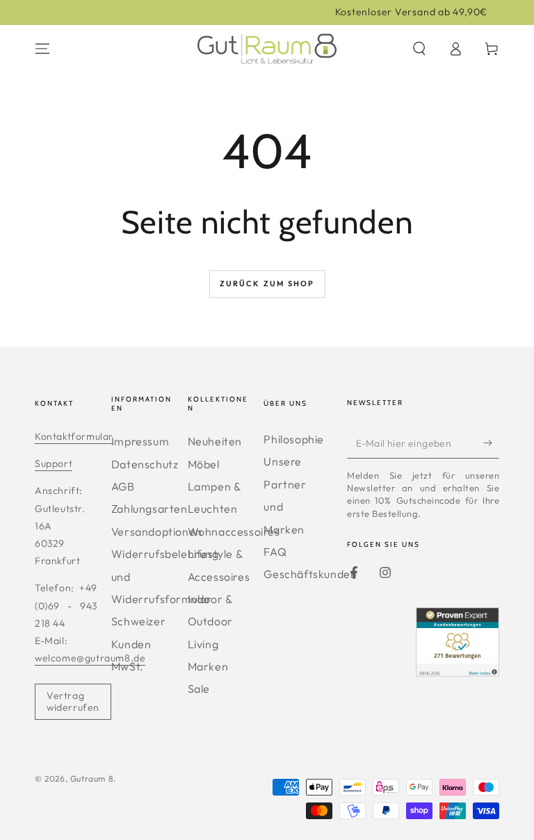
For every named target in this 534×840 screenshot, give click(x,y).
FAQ (275, 552)
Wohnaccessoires (234, 531)
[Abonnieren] (491, 442)
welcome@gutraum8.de (90, 658)
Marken (208, 666)
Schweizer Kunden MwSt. (138, 643)
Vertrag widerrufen (73, 701)
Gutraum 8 (91, 778)
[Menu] (42, 48)
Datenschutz (145, 464)
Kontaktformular (74, 436)
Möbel (204, 464)
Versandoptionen (156, 531)
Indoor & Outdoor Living (210, 621)
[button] (419, 48)
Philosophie (294, 439)
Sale (199, 688)
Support (53, 463)
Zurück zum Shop (267, 283)
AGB (123, 486)
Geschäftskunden (310, 574)
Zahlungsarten (149, 509)
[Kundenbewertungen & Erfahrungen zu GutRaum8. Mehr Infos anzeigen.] (457, 672)
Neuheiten (215, 441)
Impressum (140, 441)
